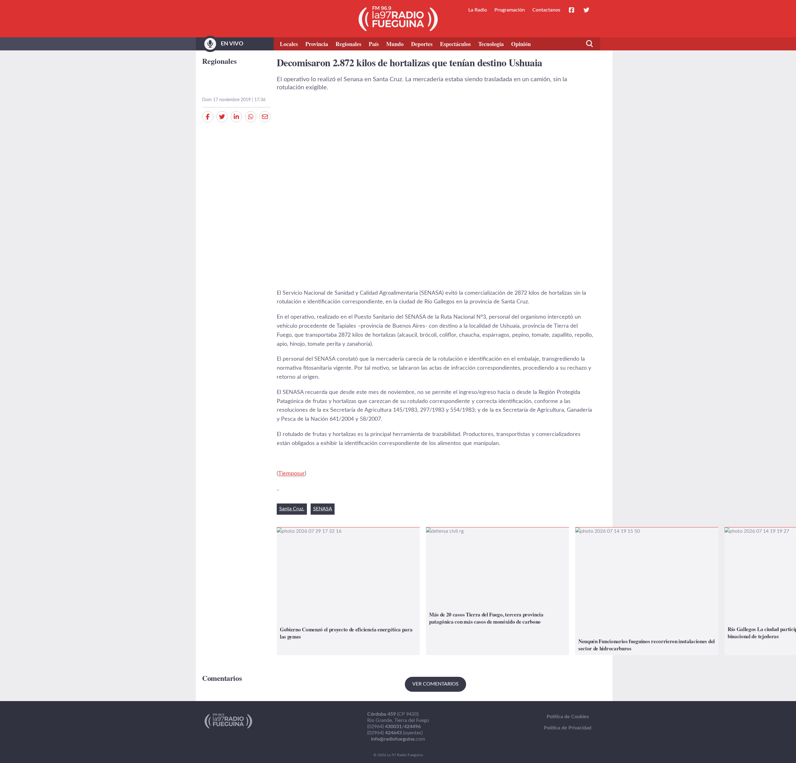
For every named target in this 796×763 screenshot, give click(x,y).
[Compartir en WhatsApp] (250, 116)
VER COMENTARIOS (435, 683)
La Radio (477, 9)
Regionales (348, 44)
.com (398, 739)
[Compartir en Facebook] (207, 116)
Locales (289, 44)
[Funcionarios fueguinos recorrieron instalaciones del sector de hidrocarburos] (646, 591)
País (374, 44)
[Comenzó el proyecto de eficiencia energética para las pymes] (348, 591)
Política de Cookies (568, 716)
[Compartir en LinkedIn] (236, 116)
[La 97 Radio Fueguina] (398, 19)
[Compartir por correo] (265, 116)
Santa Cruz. (291, 508)
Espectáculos (455, 44)
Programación (509, 9)
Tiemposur (291, 473)
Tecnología (491, 44)
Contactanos (546, 9)
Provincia (316, 44)
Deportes (422, 44)
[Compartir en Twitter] (222, 116)
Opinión (521, 44)
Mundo (395, 44)
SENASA (322, 508)
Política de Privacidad (567, 727)
